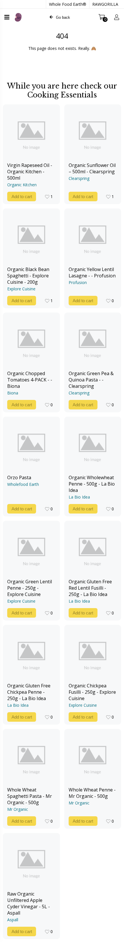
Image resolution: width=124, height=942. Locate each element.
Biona (12, 393)
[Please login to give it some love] (47, 197)
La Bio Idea (79, 497)
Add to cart (22, 196)
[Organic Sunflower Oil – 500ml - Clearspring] (92, 133)
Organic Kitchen (22, 184)
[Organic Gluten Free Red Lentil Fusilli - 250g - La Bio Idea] (92, 549)
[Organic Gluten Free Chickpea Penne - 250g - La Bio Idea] (31, 653)
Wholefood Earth (23, 484)
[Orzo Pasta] (31, 445)
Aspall (12, 919)
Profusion (78, 282)
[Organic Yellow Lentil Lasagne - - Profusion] (92, 237)
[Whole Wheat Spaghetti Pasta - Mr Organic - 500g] (31, 758)
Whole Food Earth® (67, 4)
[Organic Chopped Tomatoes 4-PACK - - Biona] (31, 341)
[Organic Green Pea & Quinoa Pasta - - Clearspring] (92, 341)
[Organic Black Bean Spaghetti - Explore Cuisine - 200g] (31, 237)
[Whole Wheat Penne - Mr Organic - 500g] (92, 758)
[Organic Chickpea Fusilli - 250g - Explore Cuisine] (92, 653)
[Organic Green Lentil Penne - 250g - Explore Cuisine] (31, 549)
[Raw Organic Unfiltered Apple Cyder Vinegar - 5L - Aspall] (31, 862)
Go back (63, 17)
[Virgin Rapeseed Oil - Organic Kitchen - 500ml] (31, 133)
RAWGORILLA (105, 4)
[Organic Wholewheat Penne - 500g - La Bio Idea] (92, 445)
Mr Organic (17, 809)
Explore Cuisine (21, 289)
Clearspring (79, 178)
